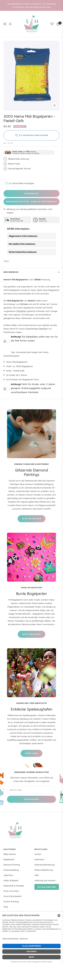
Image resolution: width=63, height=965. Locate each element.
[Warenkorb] (58, 24)
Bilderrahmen (10, 854)
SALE (6, 906)
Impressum (39, 859)
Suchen (37, 854)
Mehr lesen (31, 753)
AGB (36, 875)
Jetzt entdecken (31, 519)
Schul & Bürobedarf (13, 896)
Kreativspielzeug (11, 870)
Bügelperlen (9, 859)
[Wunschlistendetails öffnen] (52, 24)
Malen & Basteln (11, 880)
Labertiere (8, 875)
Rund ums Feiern (11, 891)
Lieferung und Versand (44, 880)
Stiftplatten (21, 311)
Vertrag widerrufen (46, 887)
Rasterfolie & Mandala (14, 885)
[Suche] (10, 24)
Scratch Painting (11, 901)
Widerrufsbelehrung (43, 870)
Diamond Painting (12, 864)
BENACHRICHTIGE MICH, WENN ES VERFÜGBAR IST (31, 201)
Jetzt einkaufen (31, 634)
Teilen (6, 261)
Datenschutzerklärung (44, 864)
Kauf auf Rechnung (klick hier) (38, 7)
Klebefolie (43, 328)
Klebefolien (32, 336)
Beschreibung (11, 272)
